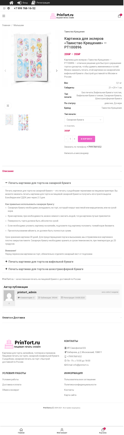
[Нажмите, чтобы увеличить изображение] (8, 105)
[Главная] (11, 2)
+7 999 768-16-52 (24, 8)
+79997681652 (94, 147)
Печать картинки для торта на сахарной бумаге (39, 183)
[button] (5, 71)
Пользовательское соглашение (80, 379)
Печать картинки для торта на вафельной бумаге (40, 261)
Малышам (19, 25)
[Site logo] (62, 16)
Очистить (71, 126)
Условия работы (10, 379)
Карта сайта (70, 395)
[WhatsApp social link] (4, 8)
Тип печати (70, 114)
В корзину (86, 139)
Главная (6, 25)
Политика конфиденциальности (80, 384)
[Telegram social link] (8, 8)
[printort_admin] (9, 295)
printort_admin (26, 292)
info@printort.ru (81, 365)
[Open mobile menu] (4, 16)
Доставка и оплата (11, 384)
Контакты (69, 390)
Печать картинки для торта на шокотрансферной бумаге (45, 269)
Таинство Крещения (74, 31)
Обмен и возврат (10, 390)
